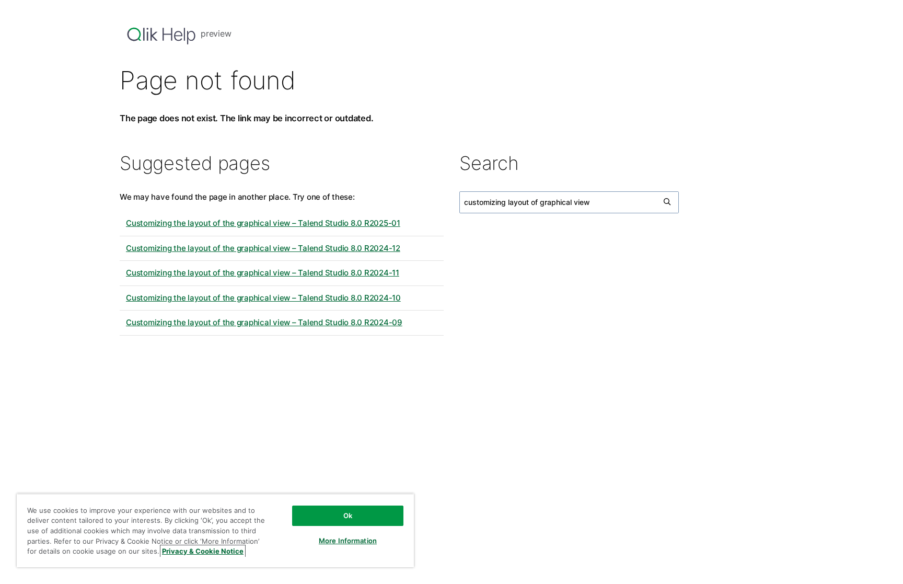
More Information (348, 540)
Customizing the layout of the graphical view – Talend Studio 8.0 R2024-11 (262, 273)
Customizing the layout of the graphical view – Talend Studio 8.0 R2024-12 (263, 248)
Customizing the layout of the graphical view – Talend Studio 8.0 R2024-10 (263, 298)
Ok (347, 515)
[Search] (667, 202)
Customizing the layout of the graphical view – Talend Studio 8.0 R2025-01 (263, 223)
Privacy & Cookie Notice (203, 551)
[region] (215, 530)
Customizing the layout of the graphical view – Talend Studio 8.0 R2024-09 (264, 322)
